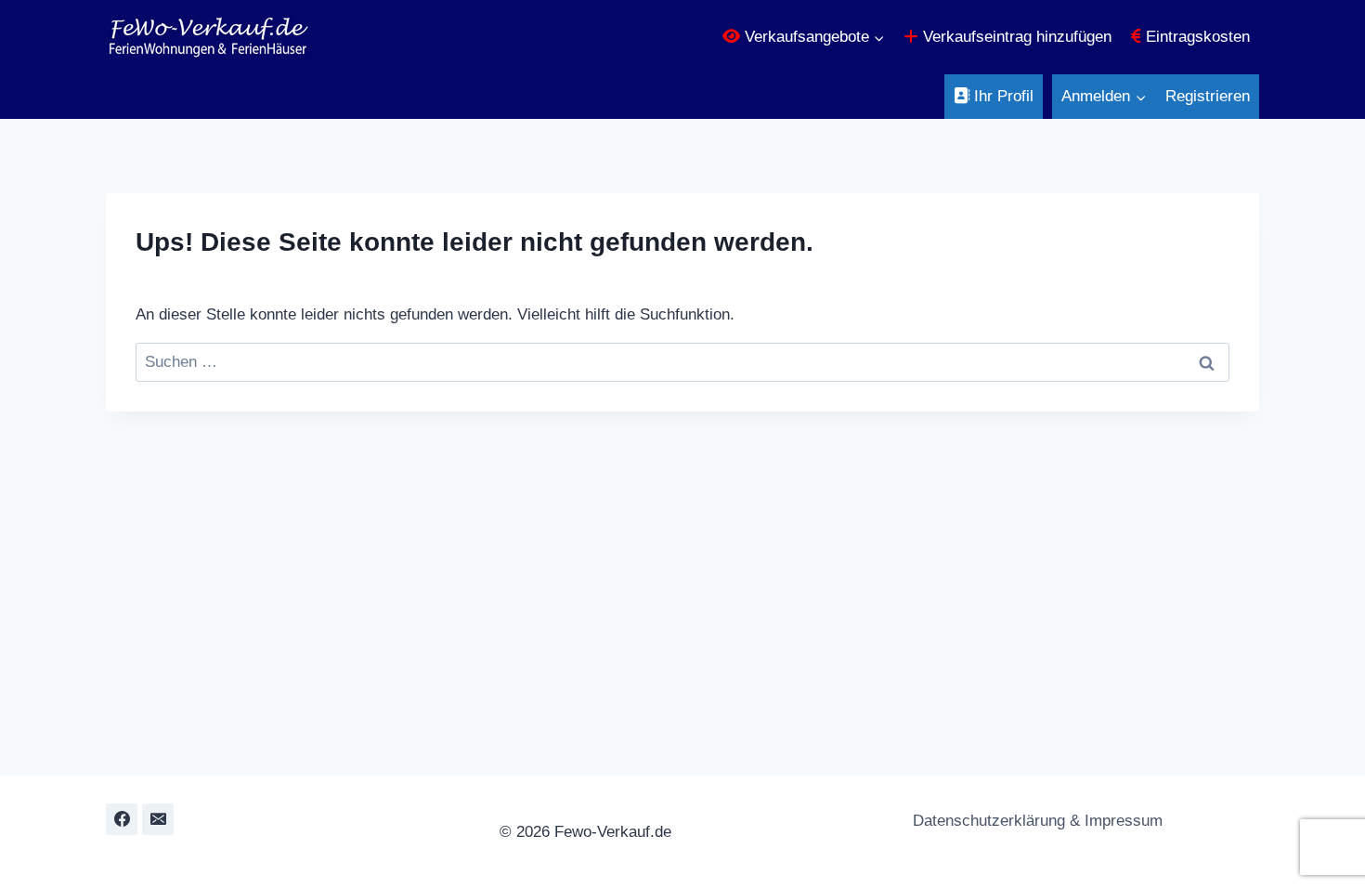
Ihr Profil (1001, 96)
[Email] (158, 819)
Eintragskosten (1195, 37)
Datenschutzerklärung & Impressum (1035, 820)
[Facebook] (121, 819)
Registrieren (1207, 96)
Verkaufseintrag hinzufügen (1015, 37)
